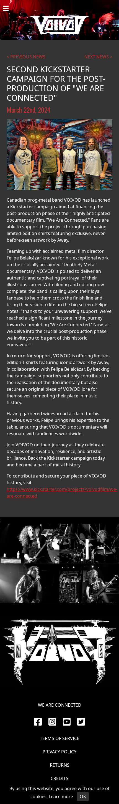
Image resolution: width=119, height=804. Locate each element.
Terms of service (59, 738)
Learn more (61, 796)
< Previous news (26, 57)
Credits (59, 778)
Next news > (98, 57)
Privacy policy (59, 752)
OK (83, 796)
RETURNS (59, 765)
